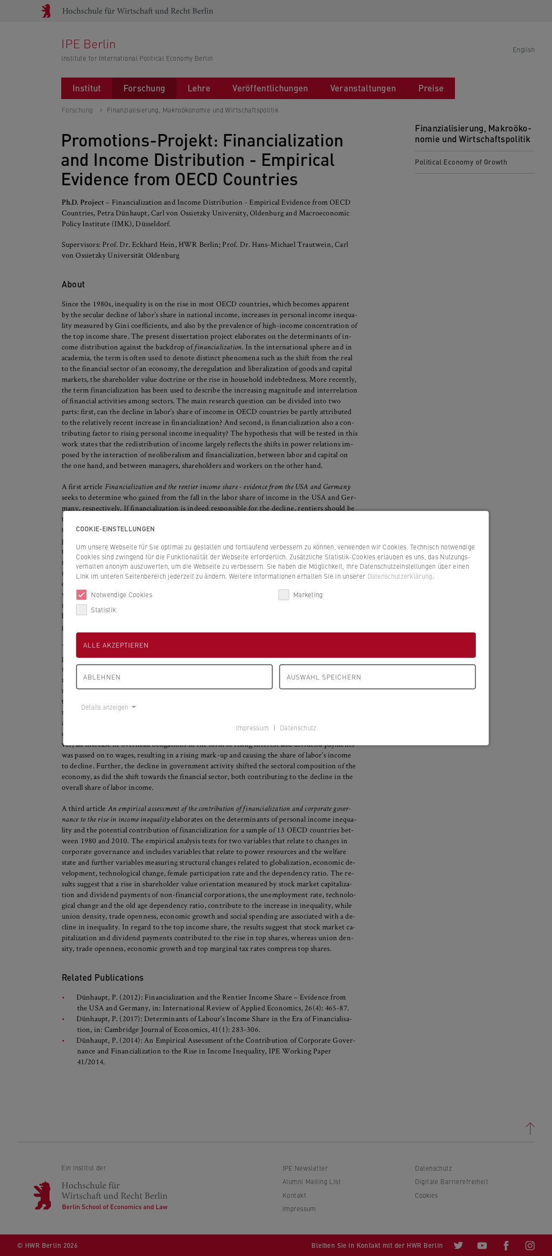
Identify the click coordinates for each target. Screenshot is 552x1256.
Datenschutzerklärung (400, 575)
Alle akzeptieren (116, 644)
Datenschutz (298, 727)
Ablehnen (102, 676)
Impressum (252, 727)
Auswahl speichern (324, 676)
